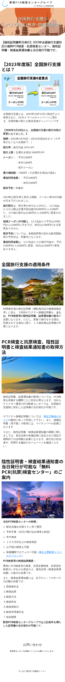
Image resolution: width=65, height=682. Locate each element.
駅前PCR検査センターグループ (31, 2)
